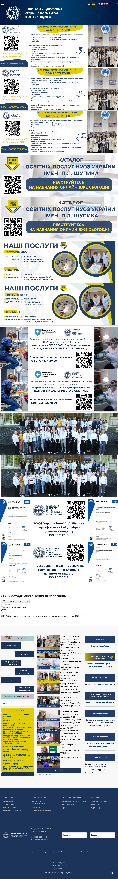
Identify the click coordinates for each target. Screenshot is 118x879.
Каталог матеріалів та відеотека (100, 720)
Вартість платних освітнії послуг (100, 702)
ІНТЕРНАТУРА (8, 798)
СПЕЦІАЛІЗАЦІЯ (9, 801)
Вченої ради (104, 646)
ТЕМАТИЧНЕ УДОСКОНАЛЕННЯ (39, 802)
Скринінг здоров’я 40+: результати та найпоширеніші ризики (69, 747)
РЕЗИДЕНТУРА (38, 807)
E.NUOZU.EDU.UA (39, 798)
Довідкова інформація (58, 865)
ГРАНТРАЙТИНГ (68, 804)
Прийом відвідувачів (58, 862)
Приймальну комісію (106, 684)
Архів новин (58, 868)
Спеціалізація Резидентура (24, 689)
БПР (11, 680)
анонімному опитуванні (94, 767)
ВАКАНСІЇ (95, 804)
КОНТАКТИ (95, 798)
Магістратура (11, 645)
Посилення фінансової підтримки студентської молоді (69, 714)
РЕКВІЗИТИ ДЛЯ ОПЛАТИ (72, 798)
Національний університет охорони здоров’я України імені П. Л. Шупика (43, 13)
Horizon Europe (66, 758)
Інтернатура (24, 654)
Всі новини (59, 770)
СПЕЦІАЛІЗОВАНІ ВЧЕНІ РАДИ (74, 801)
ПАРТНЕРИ (95, 808)
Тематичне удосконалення (24, 671)
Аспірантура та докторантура (11, 662)
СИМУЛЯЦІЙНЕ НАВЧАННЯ (43, 810)
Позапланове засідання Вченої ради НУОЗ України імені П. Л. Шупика (70, 650)
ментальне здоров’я (102, 746)
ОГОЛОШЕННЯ (18, 710)
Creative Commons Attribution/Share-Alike (74, 852)
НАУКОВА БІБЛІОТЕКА (100, 801)
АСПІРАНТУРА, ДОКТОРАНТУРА (9, 805)
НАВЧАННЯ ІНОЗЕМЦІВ (12, 810)
